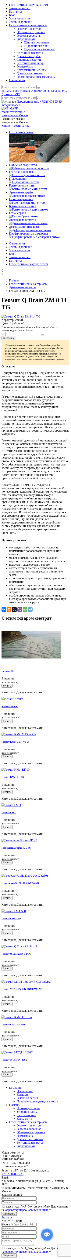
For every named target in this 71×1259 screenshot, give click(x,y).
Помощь (14, 1104)
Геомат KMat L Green (14, 1024)
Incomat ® (7, 671)
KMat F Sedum (10, 706)
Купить (7, 685)
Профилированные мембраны (36, 76)
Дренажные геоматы (30, 73)
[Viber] (19, 609)
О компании (17, 80)
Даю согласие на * (35, 1208)
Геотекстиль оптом (29, 28)
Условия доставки (20, 21)
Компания (15, 1087)
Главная (14, 280)
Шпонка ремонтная (36, 42)
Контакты (15, 11)
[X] (14, 609)
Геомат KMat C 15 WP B (15, 741)
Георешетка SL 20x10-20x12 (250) (20, 883)
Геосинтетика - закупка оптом (28, 4)
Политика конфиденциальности (37, 1101)
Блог (12, 15)
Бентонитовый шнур (30, 63)
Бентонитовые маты (30, 52)
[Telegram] (30, 609)
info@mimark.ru (11, 105)
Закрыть (7, 1217)
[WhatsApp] (25, 609)
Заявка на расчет (19, 8)
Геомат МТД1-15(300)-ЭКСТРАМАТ (22, 989)
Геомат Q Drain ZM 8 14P (16, 953)
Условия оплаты (19, 18)
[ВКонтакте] (4, 609)
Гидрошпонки (26, 39)
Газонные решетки (29, 59)
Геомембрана (25, 66)
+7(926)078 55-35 (51, 101)
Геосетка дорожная (29, 35)
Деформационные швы (32, 70)
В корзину (8, 338)
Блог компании (26, 1115)
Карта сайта (24, 1118)
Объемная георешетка (31, 32)
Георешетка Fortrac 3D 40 (16, 847)
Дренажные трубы (29, 56)
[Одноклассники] (9, 609)
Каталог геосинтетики (16, 125)
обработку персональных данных (26, 1210)
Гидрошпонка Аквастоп (39, 49)
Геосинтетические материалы (28, 25)
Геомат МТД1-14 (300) (14, 1059)
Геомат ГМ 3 (9, 812)
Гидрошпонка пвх (36, 45)
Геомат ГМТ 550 (11, 918)
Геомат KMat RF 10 (12, 777)
